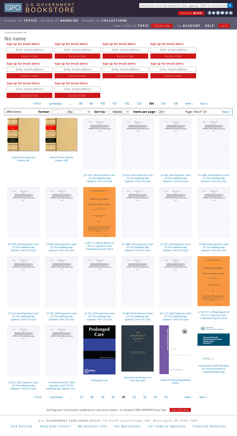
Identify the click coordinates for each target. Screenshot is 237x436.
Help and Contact (55, 426)
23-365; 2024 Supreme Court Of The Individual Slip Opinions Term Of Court (175, 178)
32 (134, 397)
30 (113, 397)
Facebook (209, 13)
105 (163, 103)
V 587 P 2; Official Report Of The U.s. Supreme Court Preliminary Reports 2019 (99, 246)
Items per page (144, 112)
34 (155, 397)
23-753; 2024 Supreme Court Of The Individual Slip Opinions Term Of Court (61, 316)
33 (144, 397)
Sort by (100, 112)
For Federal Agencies (167, 426)
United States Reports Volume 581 (23, 159)
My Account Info (92, 426)
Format (44, 112)
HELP (209, 26)
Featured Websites (209, 426)
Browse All (20, 20)
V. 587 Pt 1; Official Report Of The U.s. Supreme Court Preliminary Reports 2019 (213, 315)
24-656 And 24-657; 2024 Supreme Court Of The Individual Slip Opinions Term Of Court (61, 385)
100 (102, 103)
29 (102, 397)
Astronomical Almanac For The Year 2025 (138, 379)
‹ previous (55, 103)
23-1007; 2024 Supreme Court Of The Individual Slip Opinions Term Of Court (99, 178)
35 (166, 397)
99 (91, 103)
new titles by (142, 26)
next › (189, 103)
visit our (191, 13)
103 (139, 103)
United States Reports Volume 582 (61, 159)
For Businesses (127, 426)
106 (175, 103)
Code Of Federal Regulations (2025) (175, 381)
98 (80, 103)
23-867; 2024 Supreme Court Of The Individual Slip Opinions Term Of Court (137, 316)
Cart (224, 26)
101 (114, 103)
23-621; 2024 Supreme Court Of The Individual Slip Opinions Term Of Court (23, 385)
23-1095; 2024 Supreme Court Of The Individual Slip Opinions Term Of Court (23, 247)
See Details (180, 410)
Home (7, 32)
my (189, 26)
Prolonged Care (99, 380)
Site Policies (22, 426)
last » (204, 103)
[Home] (40, 11)
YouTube (222, 13)
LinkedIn (231, 13)
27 (81, 397)
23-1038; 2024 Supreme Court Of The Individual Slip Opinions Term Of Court (213, 178)
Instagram (218, 13)
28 (92, 397)
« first (37, 103)
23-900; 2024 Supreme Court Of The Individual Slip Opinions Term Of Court (213, 247)
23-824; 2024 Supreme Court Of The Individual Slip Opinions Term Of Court (61, 247)
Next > (226, 112)
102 (126, 103)
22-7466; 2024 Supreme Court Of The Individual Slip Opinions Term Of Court (137, 247)
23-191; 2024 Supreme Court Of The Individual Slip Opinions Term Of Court (99, 316)
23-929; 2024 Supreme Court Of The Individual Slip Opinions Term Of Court (137, 178)
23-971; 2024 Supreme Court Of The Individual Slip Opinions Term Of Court (175, 247)
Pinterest (226, 13)
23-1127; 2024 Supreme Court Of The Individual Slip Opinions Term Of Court (175, 316)
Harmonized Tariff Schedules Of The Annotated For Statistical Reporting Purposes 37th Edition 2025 (213, 368)
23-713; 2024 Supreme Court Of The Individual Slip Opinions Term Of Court (23, 316)
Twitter (214, 13)
